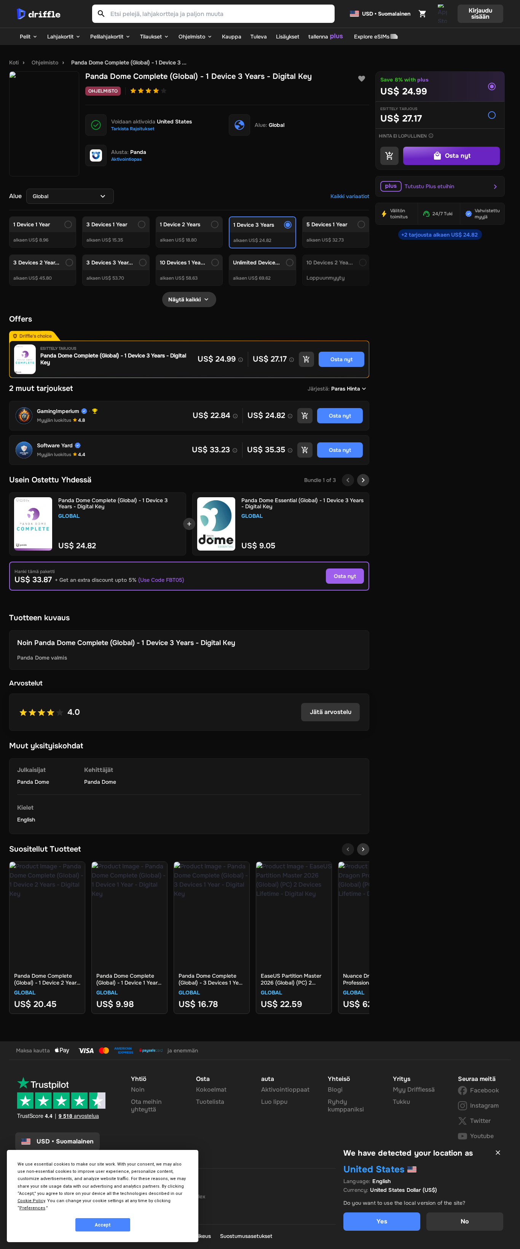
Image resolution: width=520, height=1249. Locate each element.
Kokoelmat (211, 1090)
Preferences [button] (32, 1208)
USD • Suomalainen (386, 13)
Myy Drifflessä (414, 1090)
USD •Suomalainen (65, 1141)
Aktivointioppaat (285, 1090)
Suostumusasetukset (246, 1236)
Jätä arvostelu (330, 712)
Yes (381, 1221)
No (465, 1221)
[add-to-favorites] (361, 78)
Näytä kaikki (184, 299)
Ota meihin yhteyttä (146, 1105)
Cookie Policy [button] (31, 1200)
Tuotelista (210, 1102)
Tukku (401, 1102)
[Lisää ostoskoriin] (306, 359)
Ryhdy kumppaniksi (346, 1105)
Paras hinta (345, 388)
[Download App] (442, 14)
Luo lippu (274, 1102)
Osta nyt (345, 576)
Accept (103, 1225)
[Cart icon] (422, 14)
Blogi (335, 1090)
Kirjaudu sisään (480, 13)
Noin (138, 1090)
